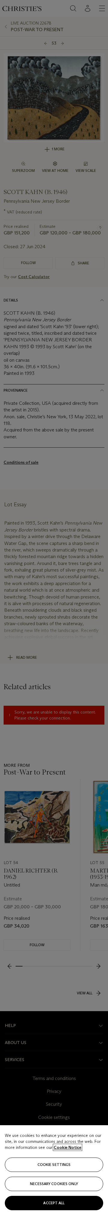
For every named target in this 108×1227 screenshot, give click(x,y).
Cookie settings (54, 1164)
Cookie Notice (67, 1147)
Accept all (53, 1203)
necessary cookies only (54, 1183)
